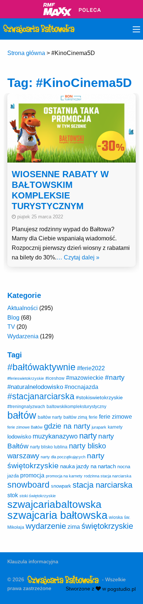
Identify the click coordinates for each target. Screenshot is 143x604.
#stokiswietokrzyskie (99, 397)
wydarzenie (46, 526)
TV (11, 327)
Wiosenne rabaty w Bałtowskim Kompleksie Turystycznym (60, 190)
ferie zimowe (115, 416)
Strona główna (26, 53)
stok (12, 495)
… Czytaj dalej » (77, 257)
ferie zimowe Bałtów (25, 427)
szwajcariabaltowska (54, 504)
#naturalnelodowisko (35, 386)
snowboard (28, 485)
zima (73, 526)
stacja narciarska (102, 485)
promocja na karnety (64, 476)
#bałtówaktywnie (41, 367)
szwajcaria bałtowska (57, 515)
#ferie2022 (91, 368)
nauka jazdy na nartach (88, 466)
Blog (13, 317)
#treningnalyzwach (26, 406)
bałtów (21, 415)
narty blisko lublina (48, 447)
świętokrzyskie (107, 526)
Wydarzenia (22, 336)
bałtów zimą (75, 417)
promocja (32, 475)
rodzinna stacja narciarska (107, 476)
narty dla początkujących (63, 457)
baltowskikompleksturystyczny (76, 406)
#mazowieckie (84, 378)
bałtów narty (50, 417)
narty (88, 435)
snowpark (61, 486)
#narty (115, 377)
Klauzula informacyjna (32, 561)
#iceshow (55, 378)
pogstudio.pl (121, 589)
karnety (115, 427)
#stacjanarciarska (40, 396)
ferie (93, 417)
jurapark (99, 427)
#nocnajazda (81, 387)
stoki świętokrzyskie (37, 496)
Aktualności (22, 308)
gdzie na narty (67, 426)
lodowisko (19, 436)
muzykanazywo (55, 436)
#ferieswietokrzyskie (25, 378)
